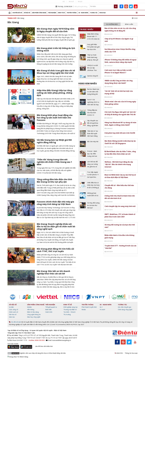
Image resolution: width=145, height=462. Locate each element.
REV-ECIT (71, 1)
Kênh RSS (119, 353)
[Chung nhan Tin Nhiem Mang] (17, 357)
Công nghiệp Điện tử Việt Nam (71, 322)
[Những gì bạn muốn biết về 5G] (90, 196)
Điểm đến (48, 309)
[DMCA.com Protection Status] (13, 353)
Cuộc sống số (13, 309)
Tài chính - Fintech (69, 312)
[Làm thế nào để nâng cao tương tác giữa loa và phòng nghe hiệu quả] (90, 164)
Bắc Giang (20, 18)
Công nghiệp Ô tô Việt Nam (90, 322)
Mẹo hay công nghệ (33, 317)
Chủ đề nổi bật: (16, 322)
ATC (64, 1)
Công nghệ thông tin (34, 314)
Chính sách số (13, 312)
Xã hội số (27, 13)
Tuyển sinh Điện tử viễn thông (32, 324)
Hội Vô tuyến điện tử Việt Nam (31, 322)
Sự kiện (11, 307)
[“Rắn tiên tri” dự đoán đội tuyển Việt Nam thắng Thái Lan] (90, 134)
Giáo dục (12, 317)
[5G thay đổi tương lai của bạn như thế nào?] (90, 205)
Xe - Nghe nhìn (83, 13)
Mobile (29, 307)
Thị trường (67, 314)
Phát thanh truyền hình (89, 307)
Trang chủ (9, 12)
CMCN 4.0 (69, 324)
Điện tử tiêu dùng (33, 312)
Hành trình (48, 312)
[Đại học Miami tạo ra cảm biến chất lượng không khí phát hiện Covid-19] (90, 92)
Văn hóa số (12, 314)
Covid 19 (54, 324)
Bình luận (129, 24)
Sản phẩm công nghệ (39, 13)
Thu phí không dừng (106, 322)
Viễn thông (30, 309)
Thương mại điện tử (70, 309)
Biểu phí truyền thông (81, 6)
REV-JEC (80, 1)
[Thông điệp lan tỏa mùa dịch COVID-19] (90, 113)
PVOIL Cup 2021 (78, 324)
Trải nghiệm (52, 13)
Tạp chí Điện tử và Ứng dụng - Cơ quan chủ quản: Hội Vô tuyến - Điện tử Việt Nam (36, 330)
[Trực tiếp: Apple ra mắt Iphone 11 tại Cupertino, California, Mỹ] (90, 175)
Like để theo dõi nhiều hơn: (44, 346)
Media (84, 309)
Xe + (101, 307)
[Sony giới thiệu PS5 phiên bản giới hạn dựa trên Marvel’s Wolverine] (90, 47)
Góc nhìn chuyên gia (124, 307)
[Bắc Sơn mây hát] (90, 144)
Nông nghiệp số (16, 324)
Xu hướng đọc (112, 24)
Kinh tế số (61, 13)
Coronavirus (62, 324)
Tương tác (93, 13)
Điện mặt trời (55, 322)
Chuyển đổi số (17, 13)
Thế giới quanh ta (51, 307)
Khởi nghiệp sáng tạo (70, 307)
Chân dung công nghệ (125, 309)
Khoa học (102, 13)
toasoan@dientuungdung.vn (61, 340)
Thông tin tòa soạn (131, 353)
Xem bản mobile (12, 344)
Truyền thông (72, 13)
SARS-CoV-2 (47, 324)
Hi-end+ (102, 309)
